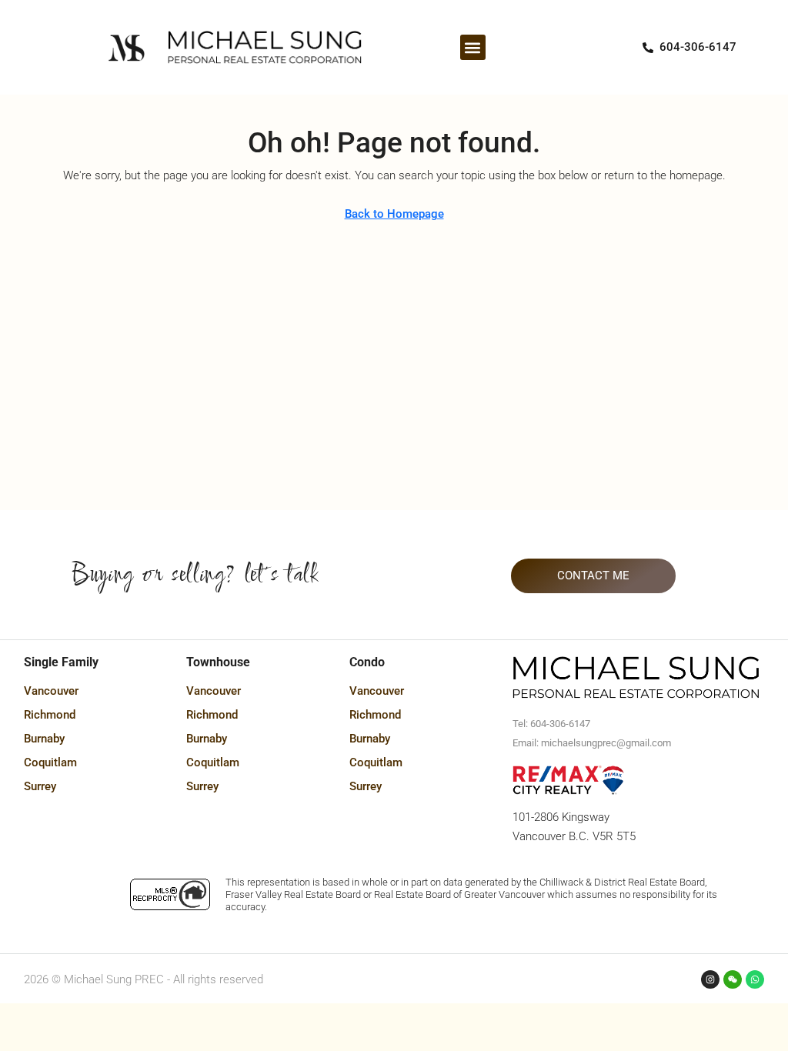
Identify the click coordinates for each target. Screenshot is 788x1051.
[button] (473, 47)
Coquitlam (50, 762)
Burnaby (44, 739)
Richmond (49, 715)
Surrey (40, 786)
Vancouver (51, 691)
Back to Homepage (394, 214)
